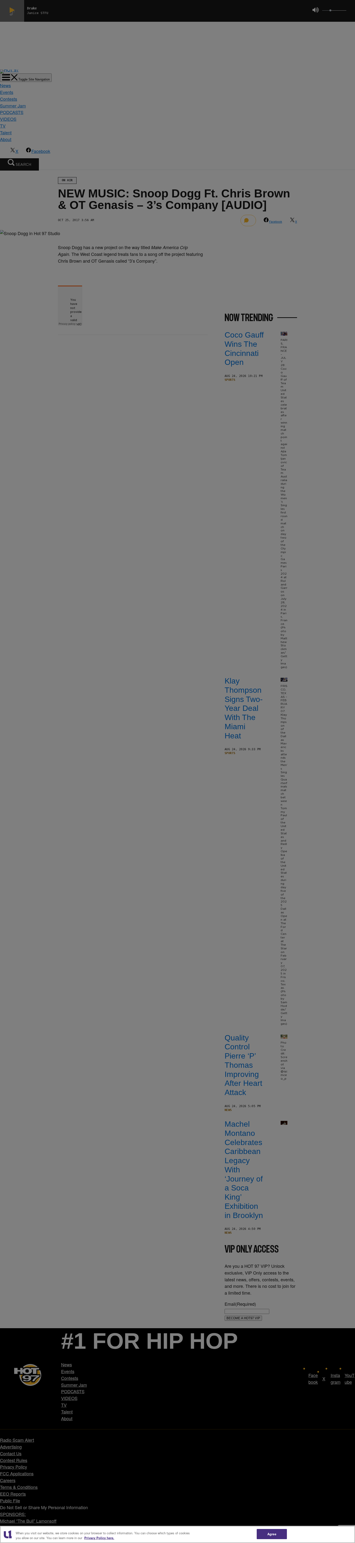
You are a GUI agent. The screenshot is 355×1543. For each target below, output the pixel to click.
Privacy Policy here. (99, 1538)
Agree (271, 1534)
